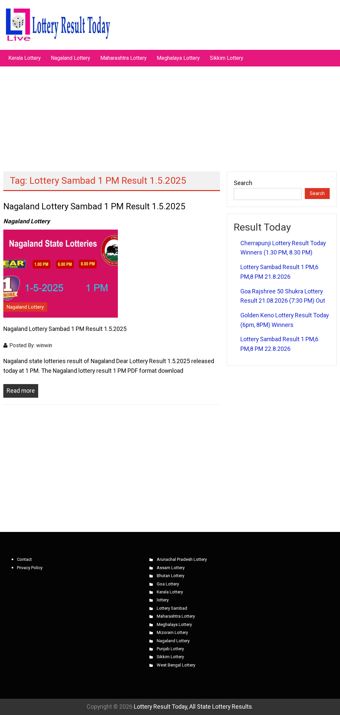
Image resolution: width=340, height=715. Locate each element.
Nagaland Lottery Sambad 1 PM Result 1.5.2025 (94, 206)
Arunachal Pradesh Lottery (182, 559)
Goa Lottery (168, 583)
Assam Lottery (171, 567)
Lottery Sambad (172, 608)
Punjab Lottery (170, 648)
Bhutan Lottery (170, 575)
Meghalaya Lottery (178, 58)
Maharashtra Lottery (123, 58)
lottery (163, 599)
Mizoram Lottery (172, 632)
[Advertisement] (170, 115)
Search (243, 182)
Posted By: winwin (30, 345)
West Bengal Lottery (176, 665)
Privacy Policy (29, 567)
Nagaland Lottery (70, 58)
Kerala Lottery (24, 58)
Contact (24, 559)
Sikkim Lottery (226, 58)
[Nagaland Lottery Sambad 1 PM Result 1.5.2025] (60, 272)
